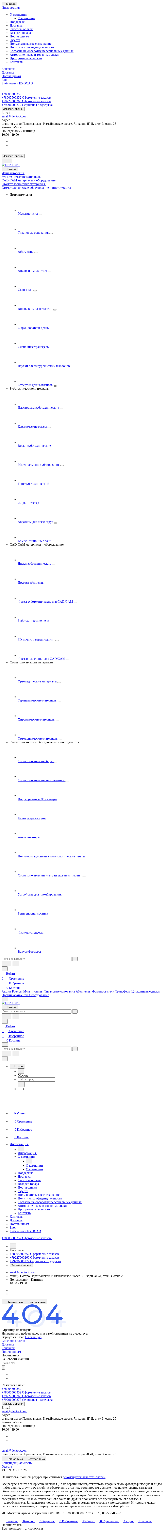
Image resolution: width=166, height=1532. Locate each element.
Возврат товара (20, 32)
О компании (19, 14)
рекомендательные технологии (84, 1477)
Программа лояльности (26, 58)
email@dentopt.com (14, 116)
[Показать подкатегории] (40, 214)
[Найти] (15, 963)
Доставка (16, 25)
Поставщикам (19, 36)
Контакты (16, 62)
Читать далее (97, 1495)
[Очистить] (75, 959)
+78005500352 (11, 94)
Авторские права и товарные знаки (34, 54)
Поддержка (17, 21)
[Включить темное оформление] (7, 160)
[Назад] (21, 1071)
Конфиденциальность (17, 1463)
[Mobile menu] (5, 1044)
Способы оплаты (21, 29)
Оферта (15, 40)
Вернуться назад (13, 1337)
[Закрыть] (5, 1058)
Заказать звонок (13, 108)
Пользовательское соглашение (30, 43)
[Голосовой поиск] (6, 963)
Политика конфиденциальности (32, 47)
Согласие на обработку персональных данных (41, 51)
